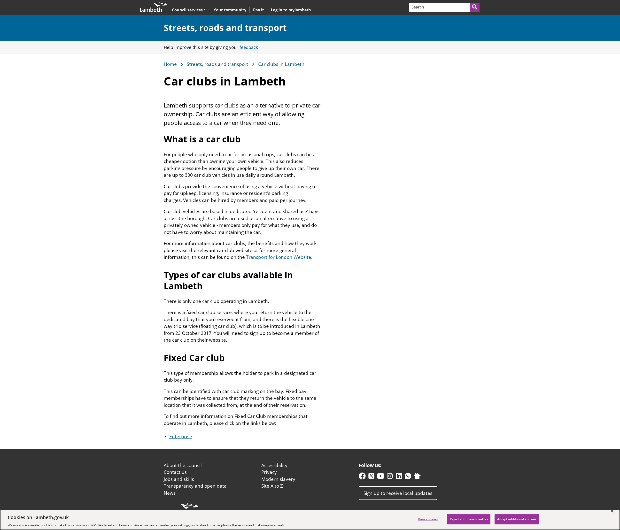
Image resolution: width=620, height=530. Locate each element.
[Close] (612, 511)
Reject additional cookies (469, 519)
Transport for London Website (278, 257)
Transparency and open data (195, 486)
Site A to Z (272, 486)
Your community (230, 10)
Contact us (175, 472)
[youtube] (380, 477)
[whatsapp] (407, 477)
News (170, 493)
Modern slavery (278, 479)
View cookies (428, 519)
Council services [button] (187, 10)
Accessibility (274, 465)
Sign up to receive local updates (398, 493)
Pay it (258, 10)
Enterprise (180, 436)
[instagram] (389, 477)
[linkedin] (399, 477)
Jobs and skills (179, 479)
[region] (310, 520)
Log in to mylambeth (291, 10)
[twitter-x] (371, 477)
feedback (249, 47)
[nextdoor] (417, 477)
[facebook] (362, 477)
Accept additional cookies (516, 519)
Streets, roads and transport (225, 28)
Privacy (269, 472)
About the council (183, 465)
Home (170, 64)
